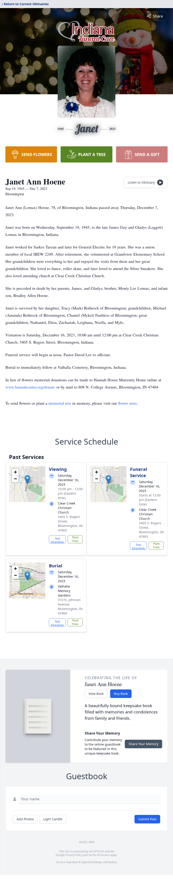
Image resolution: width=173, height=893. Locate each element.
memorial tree (59, 403)
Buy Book (121, 693)
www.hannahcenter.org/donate (30, 387)
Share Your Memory (143, 744)
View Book (96, 693)
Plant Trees (75, 539)
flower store (127, 403)
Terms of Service (98, 855)
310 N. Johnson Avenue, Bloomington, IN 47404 (70, 606)
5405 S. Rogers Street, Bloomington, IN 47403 (70, 523)
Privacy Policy (73, 855)
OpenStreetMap (91, 862)
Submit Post (147, 819)
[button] (27, 479)
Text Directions (57, 540)
